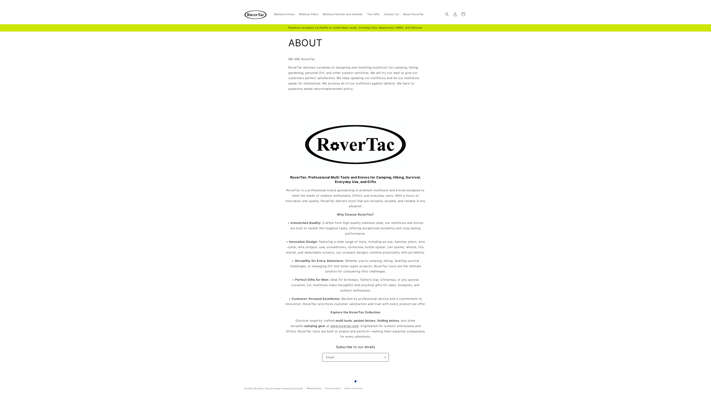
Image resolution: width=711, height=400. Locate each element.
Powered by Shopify (292, 388)
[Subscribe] (384, 357)
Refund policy (314, 388)
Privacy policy (333, 388)
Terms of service (353, 388)
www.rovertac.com (345, 326)
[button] (447, 14)
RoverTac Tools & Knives (267, 388)
